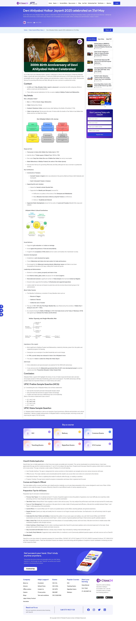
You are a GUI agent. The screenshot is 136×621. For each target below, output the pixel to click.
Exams (55, 3)
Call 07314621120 (67, 610)
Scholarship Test (92, 3)
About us (109, 3)
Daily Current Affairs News (36, 30)
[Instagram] (93, 609)
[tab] (91, 39)
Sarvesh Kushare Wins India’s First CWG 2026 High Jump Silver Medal (102, 69)
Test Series (100, 3)
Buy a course (72, 3)
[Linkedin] (104, 609)
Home (50, 3)
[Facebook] (88, 609)
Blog (79, 3)
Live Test (84, 3)
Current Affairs (63, 3)
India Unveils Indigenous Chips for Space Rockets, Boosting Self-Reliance (101, 53)
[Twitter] (99, 609)
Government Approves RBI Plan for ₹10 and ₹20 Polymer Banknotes (102, 61)
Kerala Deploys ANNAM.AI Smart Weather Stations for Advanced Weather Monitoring (103, 45)
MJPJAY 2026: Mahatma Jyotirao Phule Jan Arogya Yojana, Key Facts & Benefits (102, 77)
